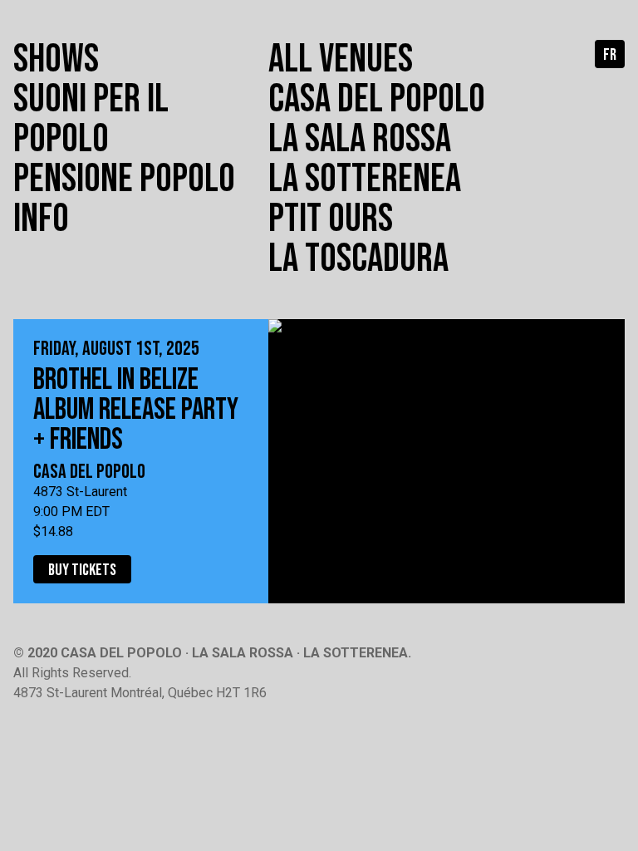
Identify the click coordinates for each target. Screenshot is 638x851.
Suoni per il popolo (91, 119)
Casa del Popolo (376, 99)
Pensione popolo (124, 179)
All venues (340, 59)
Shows (56, 59)
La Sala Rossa (359, 139)
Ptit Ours (330, 219)
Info (41, 219)
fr (609, 55)
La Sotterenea (364, 179)
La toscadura (358, 259)
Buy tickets (82, 570)
